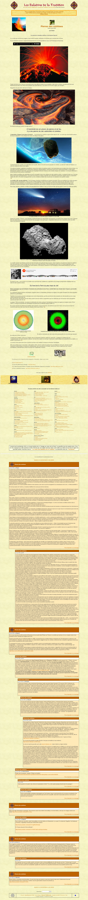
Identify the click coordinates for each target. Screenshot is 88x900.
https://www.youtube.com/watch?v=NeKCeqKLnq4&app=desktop (31, 829)
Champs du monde (56, 895)
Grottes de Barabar (38, 440)
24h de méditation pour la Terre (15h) (61, 403)
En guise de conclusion (18, 436)
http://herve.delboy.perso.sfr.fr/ (57, 366)
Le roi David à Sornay (38, 434)
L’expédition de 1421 (18, 400)
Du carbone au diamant (18, 405)
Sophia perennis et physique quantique (41, 438)
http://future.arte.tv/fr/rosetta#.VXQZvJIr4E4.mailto (21, 651)
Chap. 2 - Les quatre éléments (40, 400)
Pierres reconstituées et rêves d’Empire (61, 396)
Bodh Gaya (57, 398)
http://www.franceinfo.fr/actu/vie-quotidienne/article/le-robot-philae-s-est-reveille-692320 (37, 774)
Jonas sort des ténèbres (19, 407)
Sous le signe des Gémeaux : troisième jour (42, 423)
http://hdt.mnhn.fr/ (31, 364)
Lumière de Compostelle (59, 399)
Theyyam (36, 437)
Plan (66, 895)
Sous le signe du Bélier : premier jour (41, 399)
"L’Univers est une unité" (59, 408)
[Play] (14, 43)
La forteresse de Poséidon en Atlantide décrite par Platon (24, 415)
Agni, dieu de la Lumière (59, 429)
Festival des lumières (38, 430)
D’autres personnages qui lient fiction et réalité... (42, 420)
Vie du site (62, 895)
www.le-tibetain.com (46, 744)
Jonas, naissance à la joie (59, 422)
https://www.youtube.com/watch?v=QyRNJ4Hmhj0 (28, 824)
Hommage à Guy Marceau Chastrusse (61, 426)
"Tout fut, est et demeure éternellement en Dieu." (63, 411)
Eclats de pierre (37, 428)
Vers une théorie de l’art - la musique (61, 417)
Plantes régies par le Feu (39, 413)
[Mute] (34, 43)
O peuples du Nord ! (38, 436)
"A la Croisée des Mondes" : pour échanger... (62, 416)
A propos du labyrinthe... (19, 414)
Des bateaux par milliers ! (19, 401)
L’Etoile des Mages (18, 402)
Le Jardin (36, 415)
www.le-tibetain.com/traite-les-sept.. (41, 670)
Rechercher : (39, 891)
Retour (56, 397)
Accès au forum (31, 356)
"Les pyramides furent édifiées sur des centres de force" (24, 432)
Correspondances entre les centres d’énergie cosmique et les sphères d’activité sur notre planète (23, 434)
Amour (56, 409)
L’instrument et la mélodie (19, 421)
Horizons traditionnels (32, 7)
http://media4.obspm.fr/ (18, 362)
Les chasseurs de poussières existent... (61, 414)
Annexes (36, 401)
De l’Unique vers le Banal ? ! (19, 399)
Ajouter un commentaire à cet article (44, 460)
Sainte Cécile (37, 433)
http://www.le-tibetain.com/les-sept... (32, 741)
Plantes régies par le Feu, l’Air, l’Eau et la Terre (42, 407)
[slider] (38, 44)
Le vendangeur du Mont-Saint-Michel (61, 423)
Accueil (25, 7)
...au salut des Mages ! (38, 394)
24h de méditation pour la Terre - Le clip (61, 404)
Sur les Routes (38, 895)
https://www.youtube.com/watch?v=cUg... (22, 811)
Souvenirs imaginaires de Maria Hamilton (41, 432)
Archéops (56, 415)
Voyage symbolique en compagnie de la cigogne (22, 394)
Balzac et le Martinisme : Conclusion (20, 395)
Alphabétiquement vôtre (29, 895)
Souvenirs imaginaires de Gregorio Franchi (41, 431)
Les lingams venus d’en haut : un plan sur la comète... (23, 430)
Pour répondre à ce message (71, 547)
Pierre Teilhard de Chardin (19, 435)
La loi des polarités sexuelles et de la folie (21, 422)
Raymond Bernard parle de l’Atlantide (61, 405)
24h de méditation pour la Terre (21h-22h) (62, 406)
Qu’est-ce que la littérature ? (59, 410)
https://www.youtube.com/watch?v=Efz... (19, 881)
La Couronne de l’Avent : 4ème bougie (41, 395)
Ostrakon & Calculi (38, 418)
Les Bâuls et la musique (38, 439)
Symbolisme (40, 7)
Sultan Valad (17, 406)
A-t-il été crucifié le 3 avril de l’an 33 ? (41, 410)
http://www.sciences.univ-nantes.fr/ (33, 368)
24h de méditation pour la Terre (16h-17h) (21, 420)
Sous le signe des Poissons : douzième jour (42, 404)
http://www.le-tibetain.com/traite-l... (31, 738)
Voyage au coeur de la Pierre (49, 7)
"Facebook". (71, 449)
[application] (27, 44)
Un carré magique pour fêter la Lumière (61, 420)
